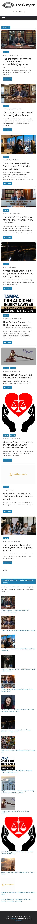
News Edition (17, 371)
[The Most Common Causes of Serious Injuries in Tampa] (18, 93)
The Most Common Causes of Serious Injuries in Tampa (18, 114)
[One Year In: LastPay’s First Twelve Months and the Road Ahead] (18, 474)
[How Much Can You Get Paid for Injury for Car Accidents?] (18, 356)
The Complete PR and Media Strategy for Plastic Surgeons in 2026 (18, 547)
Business (6, 52)
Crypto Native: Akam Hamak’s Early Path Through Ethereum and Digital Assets (18, 273)
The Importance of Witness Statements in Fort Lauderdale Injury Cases (17, 61)
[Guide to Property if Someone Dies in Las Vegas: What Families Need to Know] (18, 412)
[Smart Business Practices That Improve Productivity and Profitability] (18, 144)
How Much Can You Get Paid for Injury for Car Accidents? (17, 376)
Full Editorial (16, 160)
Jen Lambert (16, 267)
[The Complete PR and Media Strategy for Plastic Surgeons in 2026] (18, 526)
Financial (12, 368)
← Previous (5, 570)
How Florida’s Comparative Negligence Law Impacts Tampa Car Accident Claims (17, 325)
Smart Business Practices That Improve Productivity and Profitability (16, 166)
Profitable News (17, 55)
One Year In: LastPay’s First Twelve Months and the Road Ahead (18, 496)
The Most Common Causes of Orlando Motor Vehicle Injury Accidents (18, 219)
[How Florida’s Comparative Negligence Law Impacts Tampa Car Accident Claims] (18, 303)
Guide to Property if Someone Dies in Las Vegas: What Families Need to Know (18, 444)
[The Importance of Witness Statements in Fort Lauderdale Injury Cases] (18, 39)
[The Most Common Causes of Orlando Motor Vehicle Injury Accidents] (18, 198)
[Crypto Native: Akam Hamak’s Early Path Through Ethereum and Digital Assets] (18, 251)
